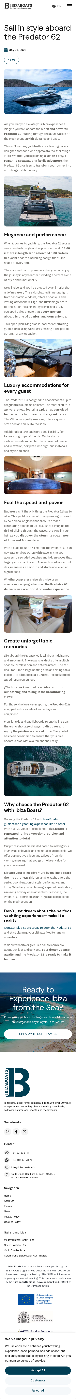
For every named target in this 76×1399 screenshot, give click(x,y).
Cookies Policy (12, 1222)
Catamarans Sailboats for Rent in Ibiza (25, 1255)
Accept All (38, 1370)
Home (7, 1195)
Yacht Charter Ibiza (14, 1250)
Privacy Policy (11, 1216)
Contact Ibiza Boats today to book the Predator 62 (37, 927)
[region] (38, 1365)
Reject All (38, 1390)
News (11, 59)
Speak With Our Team (35, 1033)
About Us (9, 1201)
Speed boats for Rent (15, 1245)
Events (8, 1206)
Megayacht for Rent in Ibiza (19, 1240)
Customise (38, 1380)
